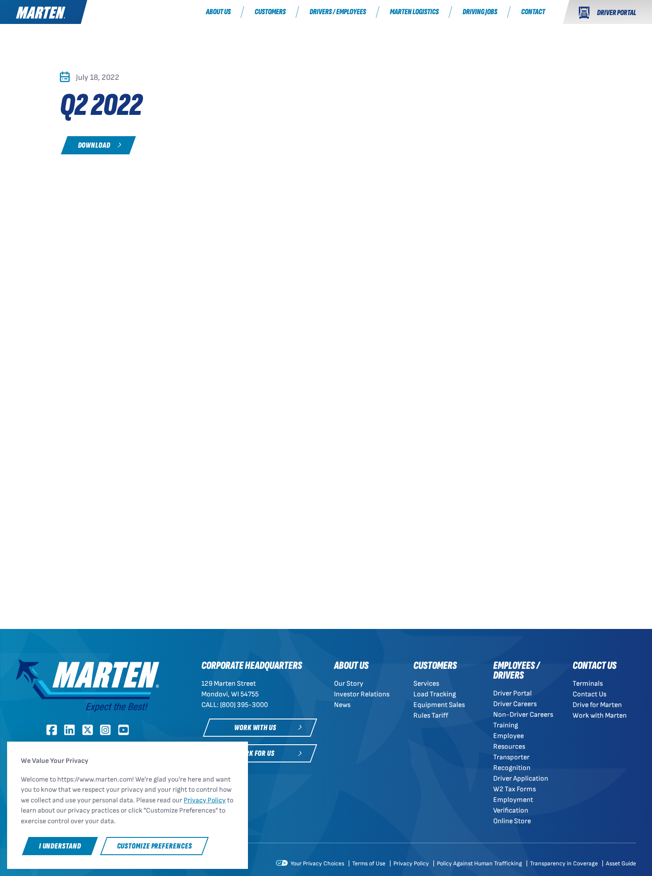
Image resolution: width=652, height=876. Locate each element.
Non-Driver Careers (523, 715)
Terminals (588, 684)
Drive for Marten (597, 705)
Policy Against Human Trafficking (480, 863)
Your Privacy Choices (316, 863)
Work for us (255, 753)
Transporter (511, 757)
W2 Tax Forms (514, 789)
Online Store (512, 821)
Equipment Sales (439, 705)
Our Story (348, 684)
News (342, 705)
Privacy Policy (411, 863)
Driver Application (520, 778)
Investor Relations (361, 694)
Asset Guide (621, 863)
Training (505, 725)
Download (94, 145)
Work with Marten (600, 715)
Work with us (255, 727)
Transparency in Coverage (564, 863)
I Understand (60, 846)
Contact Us (589, 694)
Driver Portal (512, 693)
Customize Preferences (154, 846)
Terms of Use (369, 863)
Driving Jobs (480, 11)
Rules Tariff (430, 715)
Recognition (511, 768)
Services (426, 684)
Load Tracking (434, 694)
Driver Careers (515, 704)
